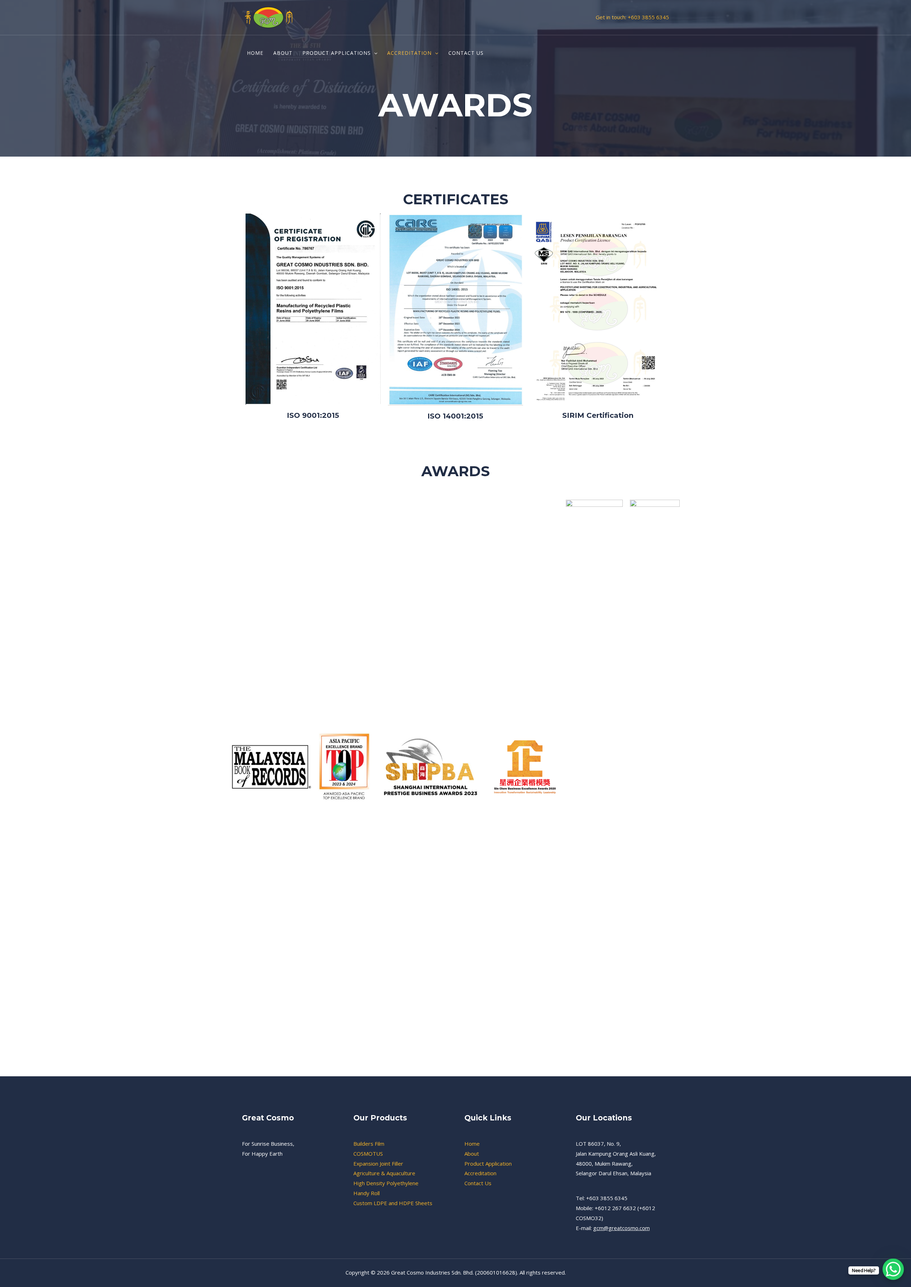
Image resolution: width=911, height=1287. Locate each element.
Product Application (488, 1163)
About (471, 1153)
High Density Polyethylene (385, 1183)
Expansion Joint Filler (378, 1163)
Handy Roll (366, 1193)
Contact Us (477, 1183)
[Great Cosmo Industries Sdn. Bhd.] (268, 16)
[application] (374, 53)
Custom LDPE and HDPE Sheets (392, 1203)
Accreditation (480, 1173)
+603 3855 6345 (648, 17)
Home (472, 1143)
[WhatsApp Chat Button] (893, 1269)
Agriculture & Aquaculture (384, 1173)
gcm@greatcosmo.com (621, 1227)
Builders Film (368, 1143)
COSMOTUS (368, 1153)
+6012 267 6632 (616, 1208)
